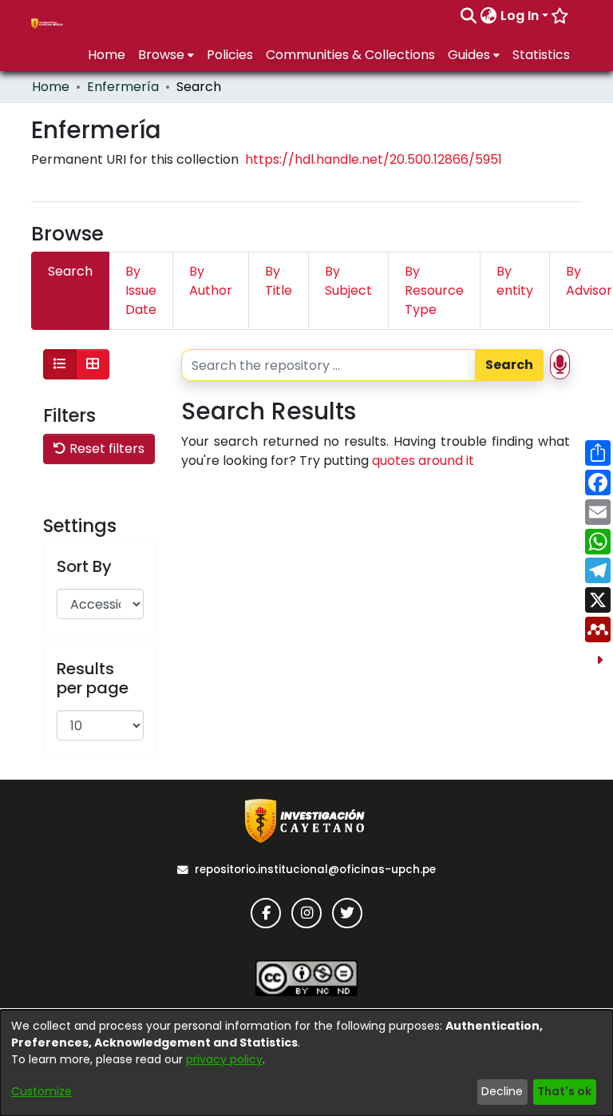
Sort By (84, 566)
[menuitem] (489, 16)
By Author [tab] (210, 281)
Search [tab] (70, 271)
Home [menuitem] (106, 55)
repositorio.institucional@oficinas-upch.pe (315, 869)
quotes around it (423, 460)
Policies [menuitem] (230, 55)
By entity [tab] (514, 281)
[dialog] (306, 1063)
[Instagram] (306, 913)
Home (50, 86)
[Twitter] (347, 913)
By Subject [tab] (348, 281)
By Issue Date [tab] (140, 290)
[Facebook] (266, 913)
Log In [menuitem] (519, 15)
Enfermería (123, 86)
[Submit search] (469, 16)
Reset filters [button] (105, 448)
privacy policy (224, 1059)
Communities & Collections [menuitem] (350, 55)
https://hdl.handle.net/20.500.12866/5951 (373, 159)
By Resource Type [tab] (434, 290)
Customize (41, 1091)
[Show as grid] (92, 364)
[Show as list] (60, 364)
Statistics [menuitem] (541, 55)
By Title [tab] (278, 281)
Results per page (93, 678)
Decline (502, 1091)
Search (509, 364)
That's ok (564, 1091)
